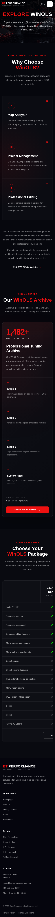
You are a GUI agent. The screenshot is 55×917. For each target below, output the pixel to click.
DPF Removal (9, 847)
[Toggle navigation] (50, 4)
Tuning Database (10, 809)
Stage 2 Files (9, 842)
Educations (8, 819)
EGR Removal (9, 852)
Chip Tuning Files (10, 837)
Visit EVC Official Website (27, 267)
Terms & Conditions (26, 913)
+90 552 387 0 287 (11, 888)
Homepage (8, 800)
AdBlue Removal (10, 857)
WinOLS (6, 804)
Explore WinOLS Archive (27, 509)
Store (5, 814)
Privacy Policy (9, 913)
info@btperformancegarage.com (17, 883)
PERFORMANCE (19, 766)
